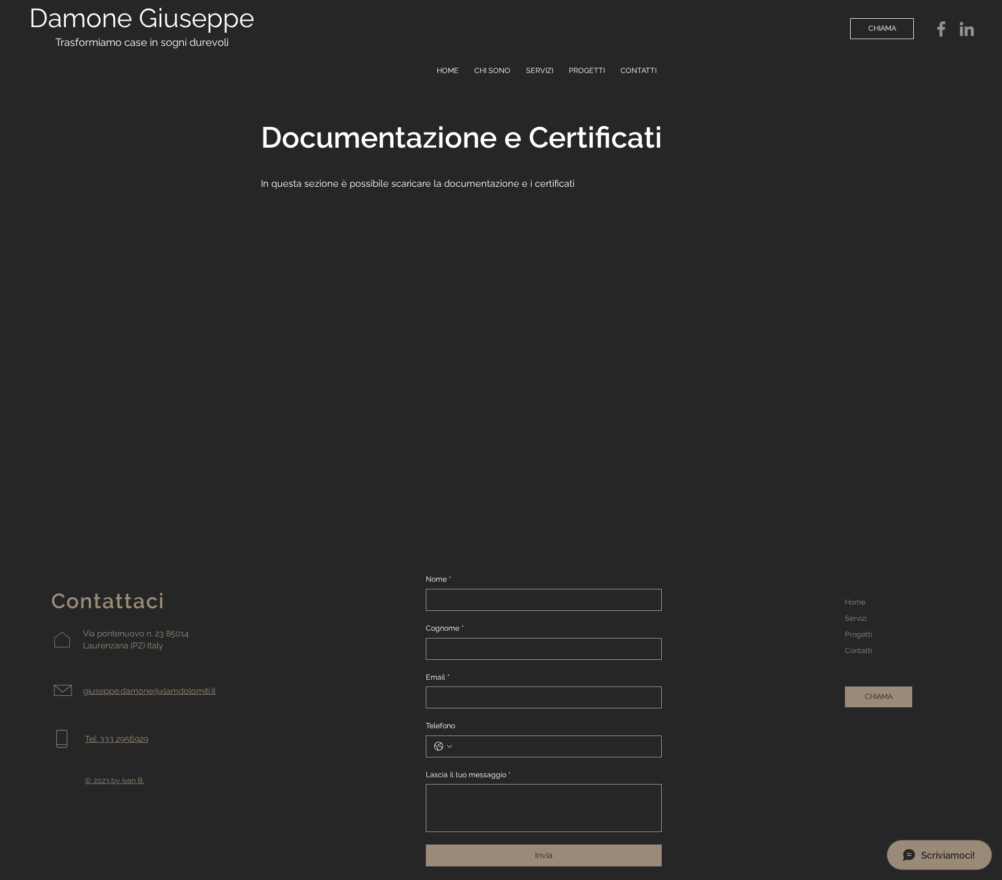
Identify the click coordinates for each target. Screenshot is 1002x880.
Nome (438, 579)
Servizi (856, 618)
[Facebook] (941, 29)
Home (855, 602)
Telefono (440, 725)
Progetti (858, 634)
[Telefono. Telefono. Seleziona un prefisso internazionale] (443, 746)
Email (438, 677)
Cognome (445, 628)
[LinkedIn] (967, 29)
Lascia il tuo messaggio (468, 774)
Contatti (858, 650)
